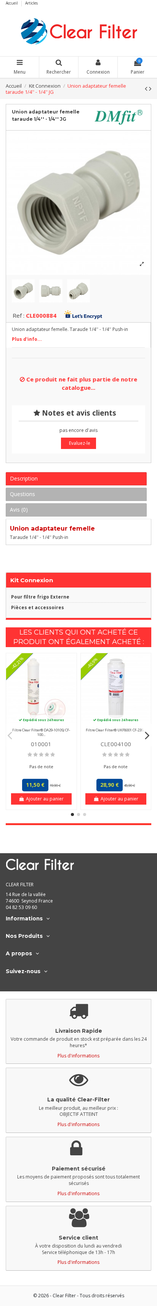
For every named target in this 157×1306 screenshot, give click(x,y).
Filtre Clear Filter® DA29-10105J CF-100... (41, 732)
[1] (29, 754)
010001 (41, 744)
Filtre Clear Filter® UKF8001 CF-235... (116, 730)
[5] (52, 754)
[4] (47, 754)
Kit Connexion (31, 580)
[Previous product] (147, 88)
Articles (31, 3)
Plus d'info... (27, 339)
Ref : (18, 315)
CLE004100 (116, 744)
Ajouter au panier (45, 799)
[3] (41, 754)
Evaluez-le (79, 443)
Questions (22, 494)
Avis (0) (19, 509)
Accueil (12, 3)
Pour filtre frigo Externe (40, 597)
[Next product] (150, 88)
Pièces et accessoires (37, 608)
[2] (35, 754)
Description (24, 478)
